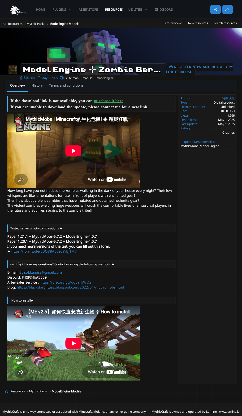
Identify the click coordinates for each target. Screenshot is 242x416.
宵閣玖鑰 (29, 78)
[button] (62, 9)
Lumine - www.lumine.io (223, 411)
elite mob (72, 78)
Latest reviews (173, 23)
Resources (114, 9)
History (37, 85)
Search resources (225, 23)
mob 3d (87, 78)
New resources (198, 23)
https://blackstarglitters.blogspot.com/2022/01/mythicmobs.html (70, 287)
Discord (166, 9)
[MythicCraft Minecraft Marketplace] (19, 9)
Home (40, 9)
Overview (17, 85)
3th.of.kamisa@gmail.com (40, 272)
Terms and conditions (66, 85)
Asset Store (88, 9)
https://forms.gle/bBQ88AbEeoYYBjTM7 (44, 251)
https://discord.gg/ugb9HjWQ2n (67, 282)
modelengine (105, 78)
